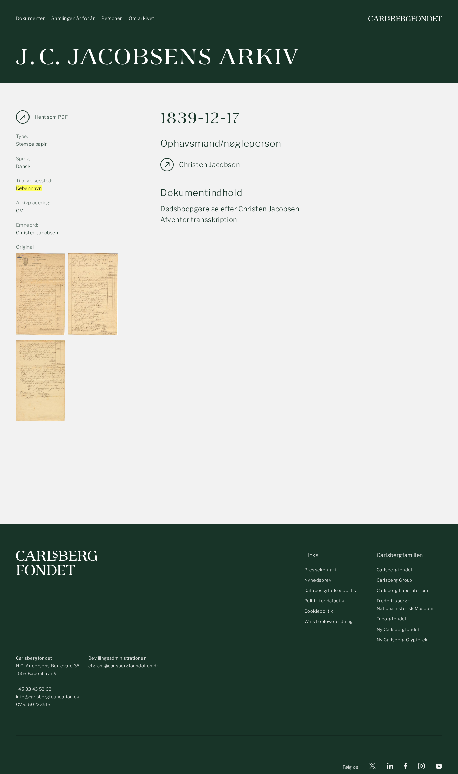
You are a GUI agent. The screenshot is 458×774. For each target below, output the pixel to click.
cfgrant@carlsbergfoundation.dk (123, 665)
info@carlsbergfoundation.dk (47, 696)
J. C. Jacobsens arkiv (157, 57)
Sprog (23, 158)
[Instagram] (421, 767)
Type (21, 136)
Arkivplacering (32, 202)
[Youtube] (439, 767)
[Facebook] (405, 767)
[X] (372, 767)
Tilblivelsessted (33, 180)
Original (25, 247)
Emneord (26, 225)
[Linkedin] (390, 767)
